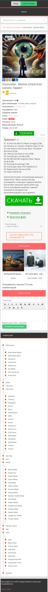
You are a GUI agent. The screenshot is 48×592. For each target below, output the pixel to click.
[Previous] (4, 263)
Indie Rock (12, 362)
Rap (7, 529)
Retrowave (12, 435)
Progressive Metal (15, 506)
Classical (9, 386)
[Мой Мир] (16, 79)
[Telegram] (10, 79)
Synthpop (11, 439)
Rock (7, 532)
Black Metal (12, 469)
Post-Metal (12, 499)
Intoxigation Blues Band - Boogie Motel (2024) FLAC (13, 274)
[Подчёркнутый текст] (12, 304)
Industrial (12, 426)
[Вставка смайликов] (34, 304)
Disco (10, 409)
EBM (10, 416)
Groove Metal (13, 489)
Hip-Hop (9, 456)
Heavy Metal (13, 492)
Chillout (11, 399)
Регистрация (29, 3)
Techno (11, 445)
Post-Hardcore (13, 372)
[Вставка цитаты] (14, 307)
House (10, 422)
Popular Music (11, 526)
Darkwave (12, 403)
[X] (13, 79)
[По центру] (25, 304)
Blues (8, 382)
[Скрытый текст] (10, 307)
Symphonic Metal (15, 515)
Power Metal (13, 502)
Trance (10, 449)
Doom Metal (12, 479)
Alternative (10, 345)
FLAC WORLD (7, 27)
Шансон (9, 573)
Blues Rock (12, 543)
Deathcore (12, 473)
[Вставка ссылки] (38, 304)
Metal (8, 462)
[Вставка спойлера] (22, 307)
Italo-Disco (12, 429)
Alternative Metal (14, 352)
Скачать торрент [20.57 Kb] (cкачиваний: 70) (21, 236)
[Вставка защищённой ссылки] (42, 304)
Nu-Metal (11, 369)
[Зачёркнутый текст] (16, 304)
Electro (10, 419)
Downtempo (12, 412)
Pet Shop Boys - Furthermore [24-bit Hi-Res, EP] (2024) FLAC (35, 274)
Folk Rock (11, 549)
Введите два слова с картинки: (14, 323)
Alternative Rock (14, 356)
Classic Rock (12, 546)
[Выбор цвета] (5, 307)
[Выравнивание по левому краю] (21, 304)
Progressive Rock (14, 559)
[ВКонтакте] (3, 79)
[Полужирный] (5, 304)
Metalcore (12, 365)
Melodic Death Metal (16, 496)
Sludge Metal (13, 509)
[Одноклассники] (7, 79)
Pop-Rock (11, 556)
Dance (10, 406)
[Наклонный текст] (8, 304)
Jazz (7, 459)
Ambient (11, 396)
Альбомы (17, 27)
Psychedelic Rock (14, 562)
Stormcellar (19, 106)
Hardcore (11, 359)
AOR (9, 539)
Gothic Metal (13, 486)
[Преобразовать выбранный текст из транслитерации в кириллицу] (18, 307)
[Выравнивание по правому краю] (29, 304)
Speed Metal (13, 512)
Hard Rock (12, 553)
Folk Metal (12, 483)
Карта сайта (6, 589)
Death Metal (13, 476)
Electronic (9, 389)
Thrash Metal (13, 519)
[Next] (43, 263)
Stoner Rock (12, 566)
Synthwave (12, 442)
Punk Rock (12, 375)
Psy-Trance (12, 432)
